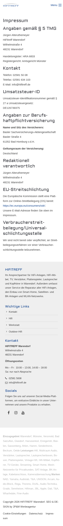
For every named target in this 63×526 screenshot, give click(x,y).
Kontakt (13, 311)
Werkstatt (14, 325)
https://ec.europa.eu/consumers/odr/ (24, 205)
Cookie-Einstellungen (14, 513)
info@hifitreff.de (17, 382)
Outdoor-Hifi (15, 331)
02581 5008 (15, 378)
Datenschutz (36, 513)
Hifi (10, 318)
